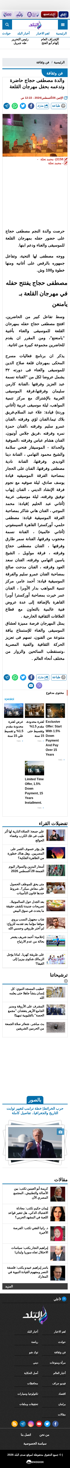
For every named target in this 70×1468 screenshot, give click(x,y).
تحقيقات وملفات (28, 1404)
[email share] (7, 106)
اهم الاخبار (42, 33)
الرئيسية (61, 33)
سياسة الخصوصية (35, 1443)
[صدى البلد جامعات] (32, 14)
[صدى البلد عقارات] (19, 14)
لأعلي (58, 1299)
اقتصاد (62, 1393)
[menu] (63, 25)
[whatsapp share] (15, 106)
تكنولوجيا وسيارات (28, 1393)
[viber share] (39, 685)
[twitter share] (23, 106)
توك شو (33, 1352)
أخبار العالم (59, 1373)
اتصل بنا (26, 1434)
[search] (7, 25)
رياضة (34, 1341)
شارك (40, 105)
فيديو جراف (59, 1383)
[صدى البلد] (35, 25)
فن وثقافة (42, 62)
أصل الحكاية (31, 1373)
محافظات (32, 1383)
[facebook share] (31, 106)
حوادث (62, 1341)
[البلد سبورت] (49, 14)
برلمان (62, 1404)
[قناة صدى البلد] (64, 14)
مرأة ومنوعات (58, 1362)
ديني (35, 1362)
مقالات (62, 1414)
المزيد (9, 1286)
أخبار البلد (23, 33)
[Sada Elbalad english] (7, 14)
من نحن (44, 1434)
